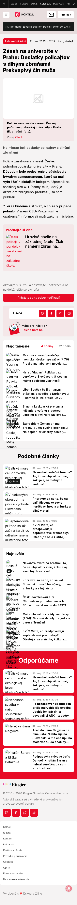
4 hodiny (47, 346)
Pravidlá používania (15, 856)
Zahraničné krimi (15, 41)
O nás (7, 832)
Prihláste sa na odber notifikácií (39, 297)
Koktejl (7, 826)
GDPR (6, 867)
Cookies (8, 861)
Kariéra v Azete (13, 850)
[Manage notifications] (69, 888)
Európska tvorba (13, 873)
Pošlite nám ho (32, 330)
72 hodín (64, 346)
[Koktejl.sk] (24, 14)
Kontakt (7, 838)
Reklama (8, 844)
